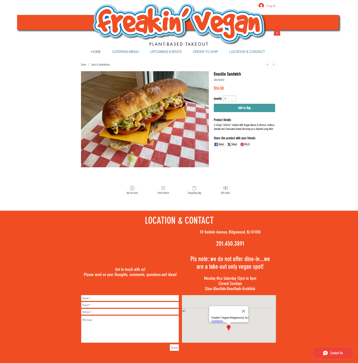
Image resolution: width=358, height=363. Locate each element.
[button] (277, 31)
